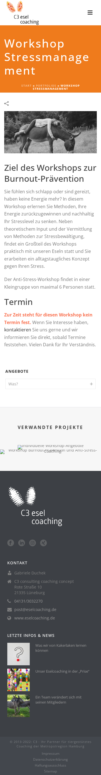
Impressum (50, 753)
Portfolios (46, 85)
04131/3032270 (28, 601)
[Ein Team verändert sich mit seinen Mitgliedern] (18, 706)
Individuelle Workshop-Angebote (51, 422)
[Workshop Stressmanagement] (50, 131)
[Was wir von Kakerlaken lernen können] (18, 654)
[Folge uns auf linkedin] (21, 543)
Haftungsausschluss (50, 765)
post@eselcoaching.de (35, 609)
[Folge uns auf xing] (43, 543)
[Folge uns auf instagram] (32, 543)
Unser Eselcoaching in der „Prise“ (62, 671)
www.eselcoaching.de (34, 618)
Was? (13, 384)
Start (26, 85)
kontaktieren (17, 330)
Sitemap (50, 771)
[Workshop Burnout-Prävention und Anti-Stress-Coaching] (50, 469)
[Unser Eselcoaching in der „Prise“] (18, 680)
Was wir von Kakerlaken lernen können (60, 648)
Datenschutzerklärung (50, 759)
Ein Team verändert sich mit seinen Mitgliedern (58, 700)
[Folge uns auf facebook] (10, 543)
